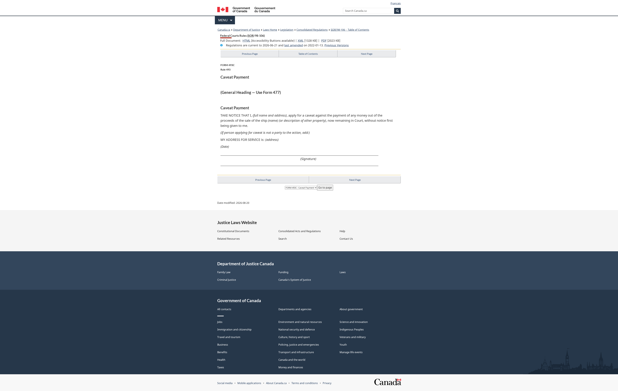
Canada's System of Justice (294, 280)
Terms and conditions (304, 383)
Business (222, 344)
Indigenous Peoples (352, 329)
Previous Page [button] (250, 53)
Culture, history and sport (294, 337)
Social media (225, 383)
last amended (293, 45)
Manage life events (351, 352)
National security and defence (296, 329)
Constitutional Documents (233, 231)
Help (342, 231)
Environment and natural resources (300, 322)
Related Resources (228, 238)
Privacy (327, 383)
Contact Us (346, 238)
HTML (246, 40)
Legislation (286, 30)
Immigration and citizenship (234, 329)
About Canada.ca (276, 383)
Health (221, 360)
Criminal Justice (226, 280)
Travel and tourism (228, 337)
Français (396, 3)
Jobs (219, 322)
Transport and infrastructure (296, 352)
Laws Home (270, 30)
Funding (283, 272)
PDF (324, 40)
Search (282, 238)
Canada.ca (224, 30)
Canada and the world (291, 360)
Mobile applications (249, 383)
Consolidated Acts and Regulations (299, 231)
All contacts (224, 309)
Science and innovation (354, 322)
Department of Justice (246, 30)
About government (351, 309)
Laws (343, 272)
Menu (223, 20)
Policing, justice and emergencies (298, 344)
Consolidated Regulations (312, 30)
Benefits (222, 352)
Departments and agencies (294, 309)
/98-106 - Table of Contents (350, 30)
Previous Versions (336, 45)
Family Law (223, 272)
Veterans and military (353, 337)
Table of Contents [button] (308, 53)
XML (301, 40)
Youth (343, 344)
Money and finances (290, 367)
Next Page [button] (366, 53)
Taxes (220, 367)
